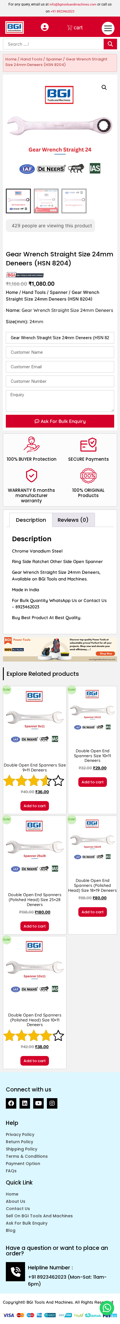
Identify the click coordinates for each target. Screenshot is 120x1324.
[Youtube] (38, 1103)
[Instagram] (52, 1103)
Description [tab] (31, 519)
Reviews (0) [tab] (73, 519)
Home (11, 59)
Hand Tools (31, 59)
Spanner (54, 59)
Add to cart (35, 806)
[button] (104, 87)
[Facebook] (11, 1103)
